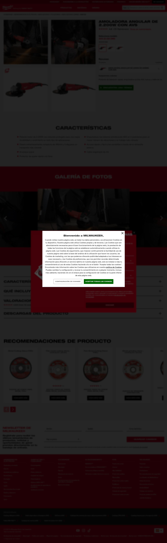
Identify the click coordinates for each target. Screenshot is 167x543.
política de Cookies (114, 267)
